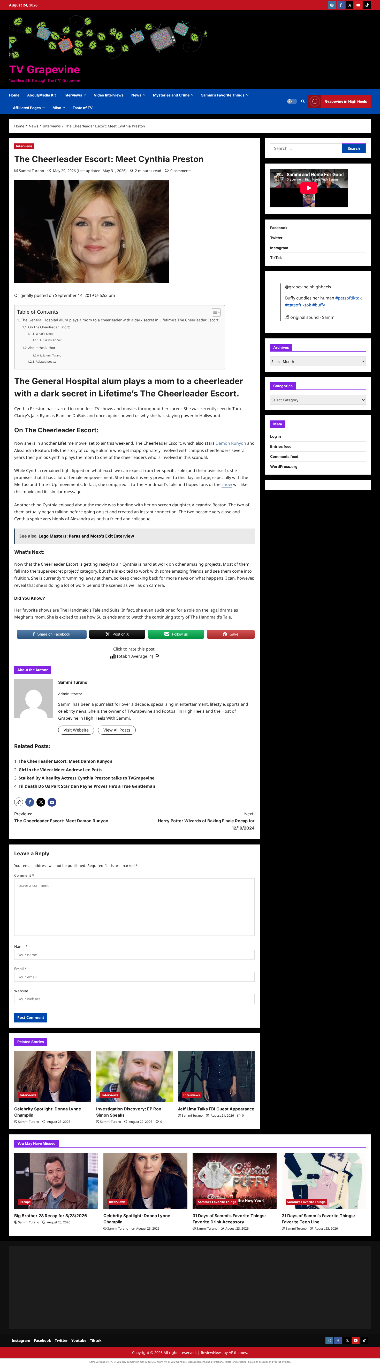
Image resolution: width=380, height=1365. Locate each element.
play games (127, 1361)
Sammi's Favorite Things (217, 1202)
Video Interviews (109, 95)
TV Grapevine (44, 69)
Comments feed (284, 456)
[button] (303, 101)
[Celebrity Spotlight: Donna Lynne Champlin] (52, 1076)
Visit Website (76, 730)
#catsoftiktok (298, 305)
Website (21, 990)
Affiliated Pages (27, 107)
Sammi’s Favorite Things (223, 95)
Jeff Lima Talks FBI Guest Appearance (216, 1108)
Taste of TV (83, 107)
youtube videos (281, 1361)
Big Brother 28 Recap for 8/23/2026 (50, 1215)
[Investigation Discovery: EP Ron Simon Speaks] (134, 1076)
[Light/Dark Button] (292, 101)
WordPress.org (284, 466)
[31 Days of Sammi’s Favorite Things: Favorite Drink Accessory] (235, 1181)
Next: (206, 820)
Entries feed (281, 446)
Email (20, 968)
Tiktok (96, 1340)
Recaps (25, 1202)
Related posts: (46, 361)
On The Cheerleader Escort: (49, 327)
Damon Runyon (231, 443)
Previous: (61, 817)
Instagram (279, 247)
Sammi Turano (31, 170)
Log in (275, 436)
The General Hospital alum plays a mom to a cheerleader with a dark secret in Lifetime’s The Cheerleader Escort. (120, 320)
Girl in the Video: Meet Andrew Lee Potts (60, 770)
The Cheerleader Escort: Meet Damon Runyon (65, 761)
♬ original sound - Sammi (310, 317)
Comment (24, 875)
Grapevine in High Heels (346, 101)
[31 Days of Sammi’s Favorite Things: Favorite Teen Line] (324, 1181)
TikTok (276, 257)
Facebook (278, 227)
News (136, 95)
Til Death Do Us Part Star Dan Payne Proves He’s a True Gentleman (87, 786)
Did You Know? (52, 340)
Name (21, 946)
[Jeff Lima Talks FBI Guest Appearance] (216, 1076)
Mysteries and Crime (171, 95)
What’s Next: (45, 334)
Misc (56, 107)
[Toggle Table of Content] (213, 312)
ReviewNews (212, 1352)
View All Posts (116, 730)
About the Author (41, 347)
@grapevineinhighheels (308, 287)
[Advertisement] (169, 1288)
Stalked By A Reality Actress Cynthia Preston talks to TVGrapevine (87, 778)
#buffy (318, 305)
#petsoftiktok (348, 298)
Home (14, 95)
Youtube (78, 1340)
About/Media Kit (41, 95)
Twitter (276, 237)
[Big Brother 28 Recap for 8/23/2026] (56, 1181)
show (227, 484)
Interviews (73, 95)
